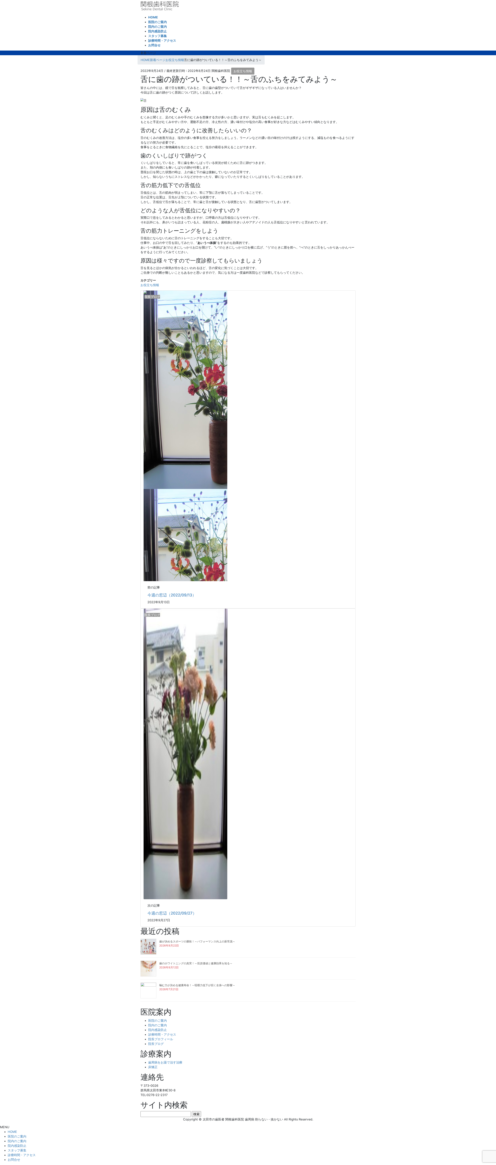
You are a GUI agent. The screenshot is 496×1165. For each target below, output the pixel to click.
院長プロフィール (160, 1039)
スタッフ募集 (17, 1150)
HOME (12, 1132)
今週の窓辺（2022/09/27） (171, 913)
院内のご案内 (157, 1025)
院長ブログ (156, 1044)
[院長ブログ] (185, 753)
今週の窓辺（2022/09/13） (171, 595)
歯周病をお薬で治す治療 (165, 1062)
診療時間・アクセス (162, 1034)
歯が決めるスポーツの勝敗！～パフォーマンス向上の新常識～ (197, 941)
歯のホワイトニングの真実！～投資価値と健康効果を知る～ (195, 963)
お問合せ (14, 1160)
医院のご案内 (157, 1020)
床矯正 (153, 1067)
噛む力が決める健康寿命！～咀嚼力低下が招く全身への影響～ (197, 985)
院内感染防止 (157, 1030)
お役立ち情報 (242, 71)
